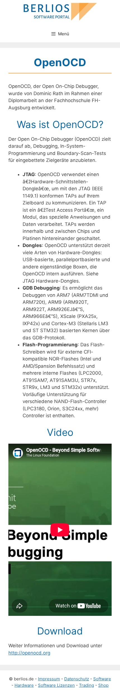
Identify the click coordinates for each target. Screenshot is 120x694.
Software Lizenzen (56, 685)
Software (102, 678)
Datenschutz (76, 678)
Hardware (24, 685)
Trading (86, 685)
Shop (103, 685)
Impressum (49, 678)
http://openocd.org (29, 653)
